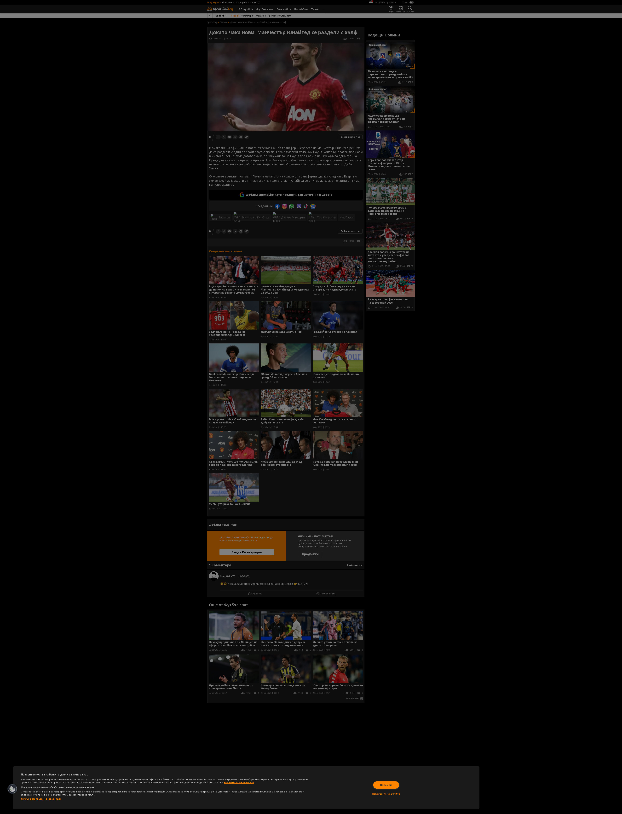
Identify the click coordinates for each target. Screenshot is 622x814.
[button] (12, 789)
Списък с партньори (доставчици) (41, 798)
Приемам (386, 784)
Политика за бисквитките (239, 782)
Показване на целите (386, 793)
